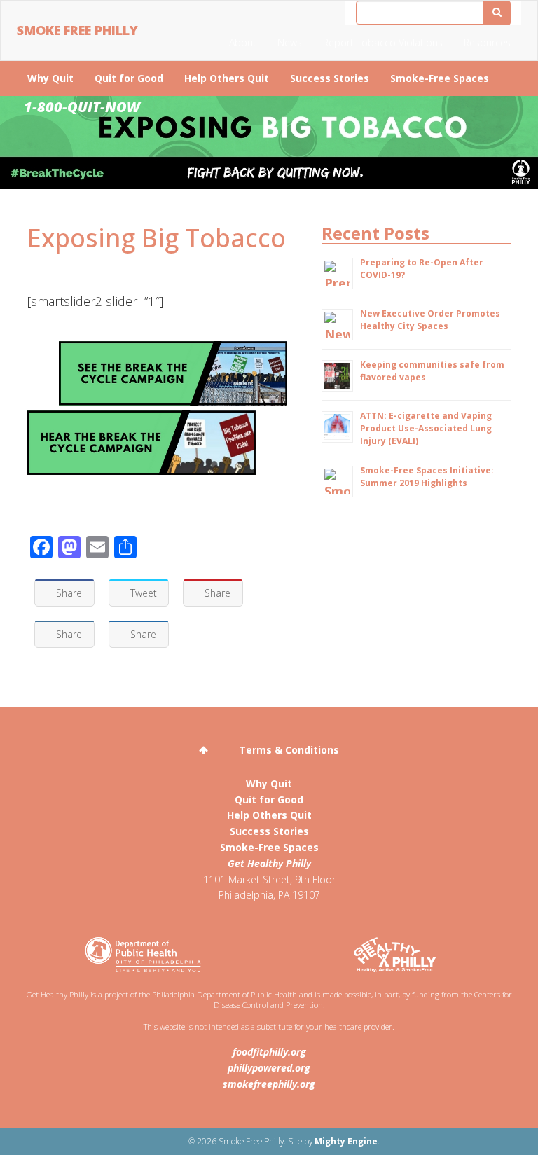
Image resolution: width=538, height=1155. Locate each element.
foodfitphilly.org (269, 1051)
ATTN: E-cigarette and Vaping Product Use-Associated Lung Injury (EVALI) (426, 428)
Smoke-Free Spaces (439, 78)
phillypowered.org (269, 1067)
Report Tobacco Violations (383, 42)
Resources (487, 42)
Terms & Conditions (289, 749)
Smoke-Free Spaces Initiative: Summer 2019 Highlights (427, 476)
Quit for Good (129, 78)
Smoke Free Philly (77, 30)
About (242, 42)
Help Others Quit (226, 78)
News (289, 42)
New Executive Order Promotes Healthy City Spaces (430, 319)
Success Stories (329, 78)
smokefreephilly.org (269, 1084)
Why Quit (50, 78)
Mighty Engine (346, 1141)
